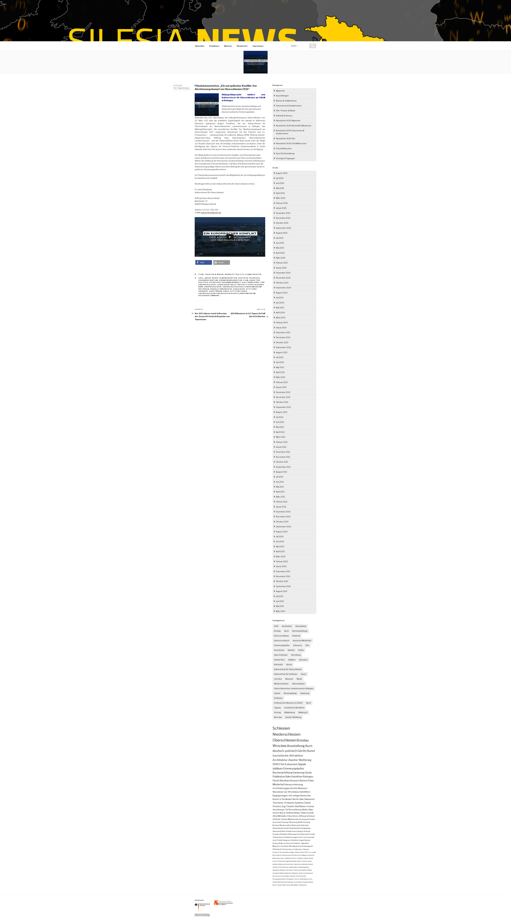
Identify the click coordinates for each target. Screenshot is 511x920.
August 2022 (281, 412)
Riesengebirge (290, 693)
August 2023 (281, 352)
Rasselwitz (295, 873)
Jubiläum (292, 660)
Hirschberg (296, 655)
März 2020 (280, 556)
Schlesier (277, 819)
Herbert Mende (277, 882)
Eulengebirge (305, 828)
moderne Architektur (292, 843)
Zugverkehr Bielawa (279, 870)
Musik (299, 679)
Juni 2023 (280, 362)
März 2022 (280, 437)
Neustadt (304, 834)
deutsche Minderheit (302, 640)
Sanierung (304, 693)
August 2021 (281, 472)
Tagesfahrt (305, 843)
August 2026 (281, 173)
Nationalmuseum (279, 858)
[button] (203, 262)
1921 (200, 278)
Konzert (294, 780)
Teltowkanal (302, 885)
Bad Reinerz (300, 806)
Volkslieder (287, 837)
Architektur (287, 626)
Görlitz (301, 650)
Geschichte (279, 650)
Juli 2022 (279, 417)
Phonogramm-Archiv (292, 879)
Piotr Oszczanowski (306, 837)
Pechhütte (302, 876)
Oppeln (277, 693)
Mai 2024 (280, 307)
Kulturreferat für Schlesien (285, 674)
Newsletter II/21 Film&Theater (243, 274)
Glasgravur (287, 840)
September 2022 (283, 407)
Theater (290, 806)
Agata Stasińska (291, 861)
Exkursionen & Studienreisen (289, 106)
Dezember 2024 (283, 273)
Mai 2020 (280, 546)
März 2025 (280, 258)
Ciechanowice (286, 855)
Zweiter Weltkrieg (293, 717)
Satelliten (297, 776)
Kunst (303, 674)
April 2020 (280, 551)
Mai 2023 (280, 367)
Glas (301, 799)
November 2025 (283, 218)
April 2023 (280, 372)
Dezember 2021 (283, 452)
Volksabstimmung (209, 295)
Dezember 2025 (283, 213)
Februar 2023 (282, 382)
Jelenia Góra (279, 660)
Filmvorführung (295, 809)
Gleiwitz (291, 650)
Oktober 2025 (282, 223)
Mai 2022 (280, 427)
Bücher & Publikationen (286, 101)
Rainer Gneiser (277, 885)
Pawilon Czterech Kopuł (304, 861)
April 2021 (280, 492)
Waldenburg (289, 712)
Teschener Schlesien (283, 802)
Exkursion (297, 645)
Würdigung (293, 846)
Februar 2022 (282, 442)
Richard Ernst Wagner (299, 855)
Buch (286, 631)
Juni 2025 (280, 243)
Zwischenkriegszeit (305, 846)
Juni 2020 (280, 541)
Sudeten (299, 802)
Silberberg (292, 834)
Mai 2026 (280, 188)
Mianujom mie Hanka (281, 846)
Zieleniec (306, 849)
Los (309, 852)
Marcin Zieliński (286, 813)
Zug (284, 806)
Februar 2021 (281, 502)
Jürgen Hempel (304, 840)
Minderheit (279, 784)
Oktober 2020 (282, 522)
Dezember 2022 (283, 392)
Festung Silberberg (290, 822)
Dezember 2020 (283, 512)
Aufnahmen (276, 876)
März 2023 (280, 377)
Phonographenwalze (279, 879)
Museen (228, 46)
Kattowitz (278, 664)
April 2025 (280, 253)
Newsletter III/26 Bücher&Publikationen (293, 125)
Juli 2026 (279, 178)
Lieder (314, 852)
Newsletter (242, 46)
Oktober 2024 (282, 283)
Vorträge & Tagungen (285, 158)
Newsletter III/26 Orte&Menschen (291, 143)
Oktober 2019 (282, 581)
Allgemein (280, 91)
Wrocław (278, 717)
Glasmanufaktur (279, 831)
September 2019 (283, 586)
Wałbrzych (303, 712)
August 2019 (281, 591)
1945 (276, 626)
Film (245, 280)
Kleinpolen (296, 825)
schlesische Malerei (278, 873)
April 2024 (280, 312)
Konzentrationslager (287, 852)
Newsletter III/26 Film (285, 138)
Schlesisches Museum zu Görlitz (288, 703)
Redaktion (214, 46)
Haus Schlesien (281, 655)
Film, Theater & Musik (181, 88)
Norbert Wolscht (308, 882)
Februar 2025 (282, 263)
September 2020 (283, 526)
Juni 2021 (280, 482)
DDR (281, 849)
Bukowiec (305, 825)
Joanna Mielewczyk (289, 819)
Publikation (279, 776)
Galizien (300, 858)
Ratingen (308, 776)
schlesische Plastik (306, 870)
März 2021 (280, 497)
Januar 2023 (281, 387)
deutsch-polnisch (249, 278)
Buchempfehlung (299, 631)
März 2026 (280, 198)
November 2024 (283, 278)
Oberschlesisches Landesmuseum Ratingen (294, 688)
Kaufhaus (285, 867)
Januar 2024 (281, 327)
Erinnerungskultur (230, 280)
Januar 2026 (281, 208)
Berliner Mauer (288, 849)
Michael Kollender (288, 882)
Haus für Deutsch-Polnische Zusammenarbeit (229, 281)
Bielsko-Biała (300, 813)
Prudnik (312, 834)
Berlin (295, 799)
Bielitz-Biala (307, 809)
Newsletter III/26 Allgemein (288, 120)
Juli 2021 (279, 477)
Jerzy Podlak (277, 840)
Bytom (303, 780)
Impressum (258, 46)
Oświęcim (276, 852)
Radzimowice (291, 831)
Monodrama (277, 855)
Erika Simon (289, 870)
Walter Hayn (286, 885)
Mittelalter (282, 816)
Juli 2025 (279, 238)
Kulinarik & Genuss (284, 115)
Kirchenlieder (285, 876)
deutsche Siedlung (278, 864)
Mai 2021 (280, 487)
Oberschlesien (212, 287)
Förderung (296, 870)
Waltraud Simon (291, 858)
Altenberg (277, 828)
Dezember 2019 (283, 571)
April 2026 (280, 193)
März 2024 (280, 317)
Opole (308, 772)
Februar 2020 (282, 561)
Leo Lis (310, 879)
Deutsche (311, 855)
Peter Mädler (294, 885)
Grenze (276, 813)
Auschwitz (277, 822)
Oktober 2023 (282, 342)
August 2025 (281, 233)
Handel (275, 867)
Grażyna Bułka (278, 843)
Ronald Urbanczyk (221, 289)
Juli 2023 (279, 357)
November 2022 (283, 397)
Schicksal (310, 816)
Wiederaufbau (285, 825)
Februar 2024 (282, 322)
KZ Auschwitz (281, 861)
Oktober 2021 (282, 462)
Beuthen (285, 780)
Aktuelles (199, 46)
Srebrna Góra (299, 852)
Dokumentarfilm (208, 280)
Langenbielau (293, 867)
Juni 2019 (280, 601)
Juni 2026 (280, 183)
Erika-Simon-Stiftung (296, 816)
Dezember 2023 (283, 332)
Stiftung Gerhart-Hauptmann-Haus (227, 290)
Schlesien (239, 289)
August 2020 (282, 531)
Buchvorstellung (281, 636)
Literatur (278, 679)
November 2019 (283, 576)
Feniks (280, 867)
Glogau (300, 831)
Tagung (277, 707)
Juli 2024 (279, 297)
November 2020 (283, 516)
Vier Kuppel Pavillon (306, 819)
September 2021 (283, 467)
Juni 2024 (280, 303)
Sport (308, 703)
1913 (297, 876)
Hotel (299, 834)
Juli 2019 (279, 596)
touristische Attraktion (294, 707)
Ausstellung (300, 626)
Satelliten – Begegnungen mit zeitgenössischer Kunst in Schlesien (292, 795)
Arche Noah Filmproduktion (221, 278)
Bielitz (300, 822)
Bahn (288, 776)
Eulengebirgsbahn (303, 867)
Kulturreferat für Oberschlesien (288, 669)
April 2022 (280, 432)
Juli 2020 (280, 536)
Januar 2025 (281, 268)
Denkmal (296, 636)
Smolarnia (301, 873)
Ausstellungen (282, 96)
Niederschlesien (281, 684)
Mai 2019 (280, 606)
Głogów (295, 837)
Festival (310, 806)
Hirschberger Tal (280, 809)
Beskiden (284, 834)
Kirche (289, 664)
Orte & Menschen (284, 148)
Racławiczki (309, 873)
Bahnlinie (294, 840)
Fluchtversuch (298, 882)
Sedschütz (288, 873)
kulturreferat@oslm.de (211, 212)
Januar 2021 (281, 507)
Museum (289, 679)
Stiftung (276, 849)
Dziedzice (293, 876)
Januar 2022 (281, 447)
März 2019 (280, 611)
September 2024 (283, 287)
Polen (311, 780)
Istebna (305, 858)
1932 (306, 852)
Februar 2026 (282, 203)
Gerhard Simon (289, 864)
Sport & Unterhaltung (285, 153)
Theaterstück (278, 837)
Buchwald (285, 828)
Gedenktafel (294, 828)
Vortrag (277, 712)
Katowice (303, 660)
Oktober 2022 (282, 402)
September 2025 (283, 228)
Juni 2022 (280, 422)
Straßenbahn (298, 849)
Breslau (277, 631)
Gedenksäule (304, 879)
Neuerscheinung (294, 784)
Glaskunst (309, 799)
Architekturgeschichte (285, 788)
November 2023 (283, 337)
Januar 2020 (281, 566)
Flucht (276, 780)
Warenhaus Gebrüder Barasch (303, 864)
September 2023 (283, 347)
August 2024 (281, 293)
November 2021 (283, 457)
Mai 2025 (280, 248)
